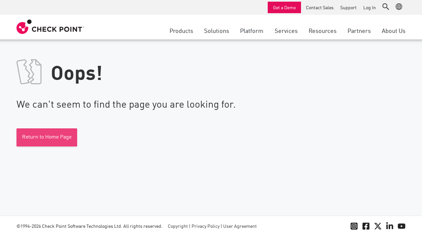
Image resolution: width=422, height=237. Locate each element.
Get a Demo (284, 7)
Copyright (178, 226)
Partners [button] (359, 30)
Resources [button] (323, 30)
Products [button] (181, 30)
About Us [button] (394, 30)
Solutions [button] (216, 30)
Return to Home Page (47, 137)
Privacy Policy (206, 226)
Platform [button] (251, 30)
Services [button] (286, 30)
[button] (385, 6)
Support (348, 7)
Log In (369, 7)
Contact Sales (320, 7)
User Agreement (240, 226)
